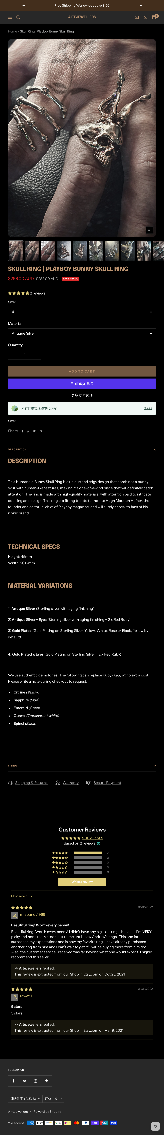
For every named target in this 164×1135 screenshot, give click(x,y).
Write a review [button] (82, 882)
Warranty (71, 783)
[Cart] (154, 17)
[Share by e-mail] (41, 431)
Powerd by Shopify (47, 1112)
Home (12, 31)
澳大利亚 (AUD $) (23, 1099)
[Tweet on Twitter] (34, 431)
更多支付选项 (82, 395)
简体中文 (51, 1099)
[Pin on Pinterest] (28, 431)
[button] (19, 293)
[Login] (145, 17)
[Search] (18, 17)
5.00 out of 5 (92, 838)
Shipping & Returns (31, 783)
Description (17, 449)
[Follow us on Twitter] (24, 1080)
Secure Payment (107, 783)
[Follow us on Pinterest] (46, 1080)
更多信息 (148, 408)
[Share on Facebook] (22, 431)
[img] (21, 908)
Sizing (12, 765)
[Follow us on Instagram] (35, 1080)
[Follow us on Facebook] (13, 1080)
